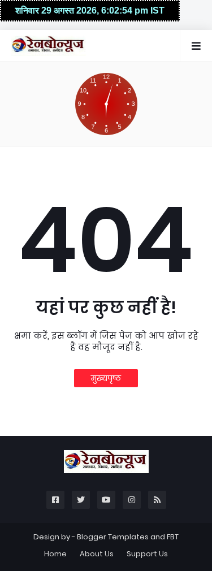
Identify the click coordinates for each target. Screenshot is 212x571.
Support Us (147, 553)
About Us (97, 553)
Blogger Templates (113, 536)
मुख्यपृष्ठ (106, 378)
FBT (173, 536)
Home (55, 553)
